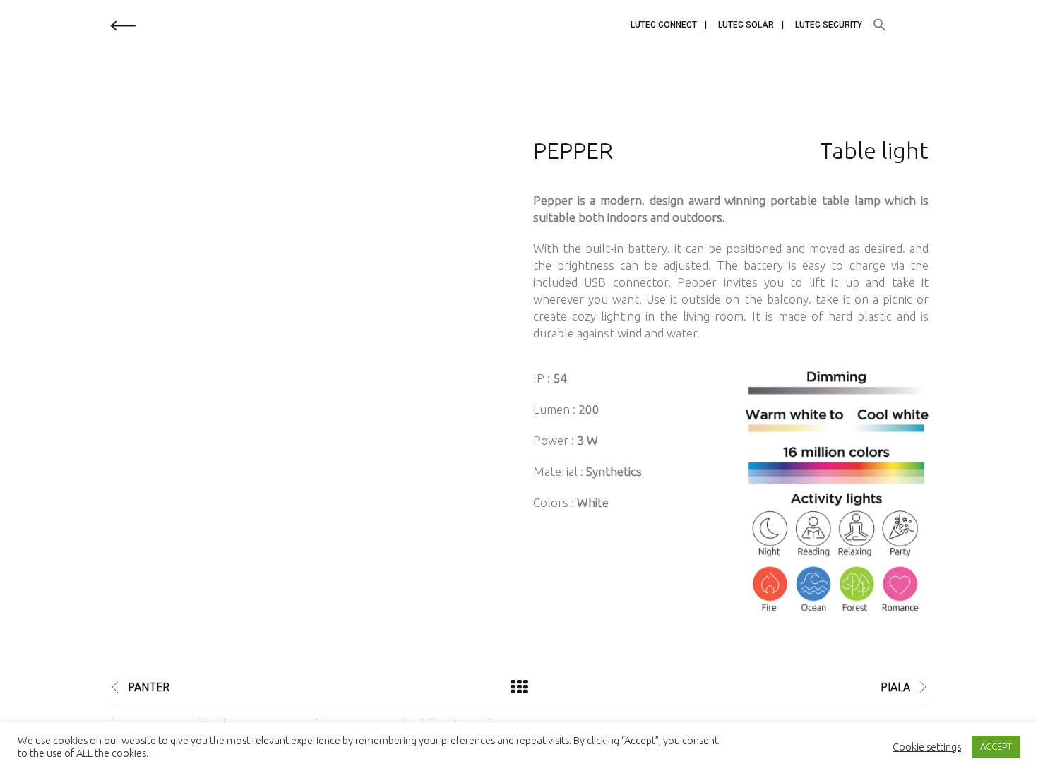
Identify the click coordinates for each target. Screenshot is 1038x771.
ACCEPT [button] (996, 746)
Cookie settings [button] (927, 747)
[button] (880, 25)
